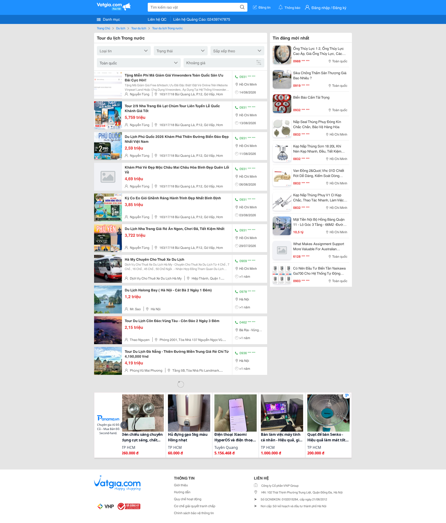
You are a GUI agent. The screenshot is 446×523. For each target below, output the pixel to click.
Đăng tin (265, 7)
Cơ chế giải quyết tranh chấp (194, 505)
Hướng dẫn (182, 492)
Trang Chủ (103, 28)
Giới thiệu (181, 485)
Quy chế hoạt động (187, 498)
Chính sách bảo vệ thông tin (194, 512)
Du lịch (120, 28)
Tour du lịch (138, 28)
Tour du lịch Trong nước (167, 28)
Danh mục (111, 19)
